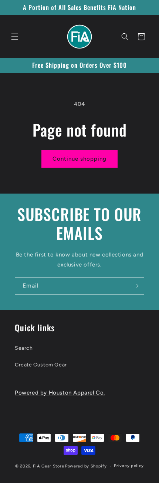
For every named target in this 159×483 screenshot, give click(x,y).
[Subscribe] (136, 286)
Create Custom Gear (41, 365)
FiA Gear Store (48, 466)
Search (24, 348)
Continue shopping (79, 158)
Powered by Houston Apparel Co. (60, 392)
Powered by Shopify (86, 466)
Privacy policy (129, 465)
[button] (15, 36)
